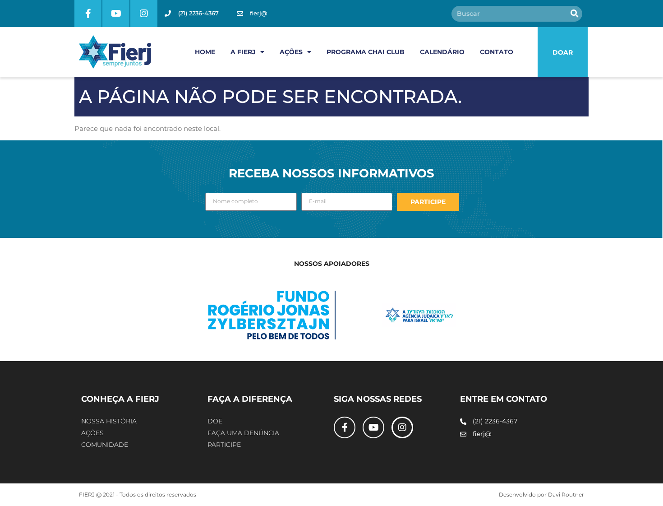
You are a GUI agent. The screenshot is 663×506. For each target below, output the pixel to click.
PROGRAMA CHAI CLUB (366, 52)
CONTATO (496, 52)
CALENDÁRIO (442, 52)
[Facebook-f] (87, 13)
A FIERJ (243, 52)
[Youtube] (115, 13)
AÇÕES (291, 52)
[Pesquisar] (574, 14)
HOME (205, 52)
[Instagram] (143, 13)
